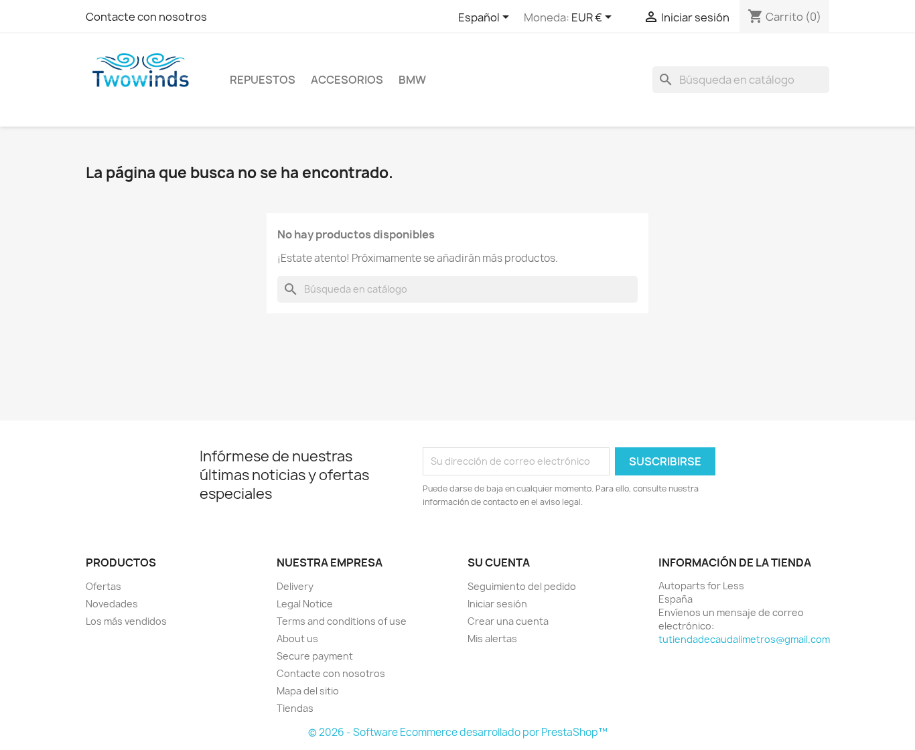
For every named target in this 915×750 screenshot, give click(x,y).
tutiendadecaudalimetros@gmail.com (744, 639)
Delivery (295, 586)
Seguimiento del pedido (522, 586)
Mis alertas (492, 638)
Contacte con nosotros (146, 16)
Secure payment (315, 656)
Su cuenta (499, 562)
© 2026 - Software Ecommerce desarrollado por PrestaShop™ (458, 732)
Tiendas (295, 708)
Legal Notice (305, 603)
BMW (412, 79)
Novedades (112, 603)
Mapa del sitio (308, 690)
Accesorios (347, 79)
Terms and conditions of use (342, 621)
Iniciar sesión (497, 603)
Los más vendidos (126, 621)
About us (297, 638)
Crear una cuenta (508, 621)
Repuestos (262, 79)
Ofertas (103, 586)
